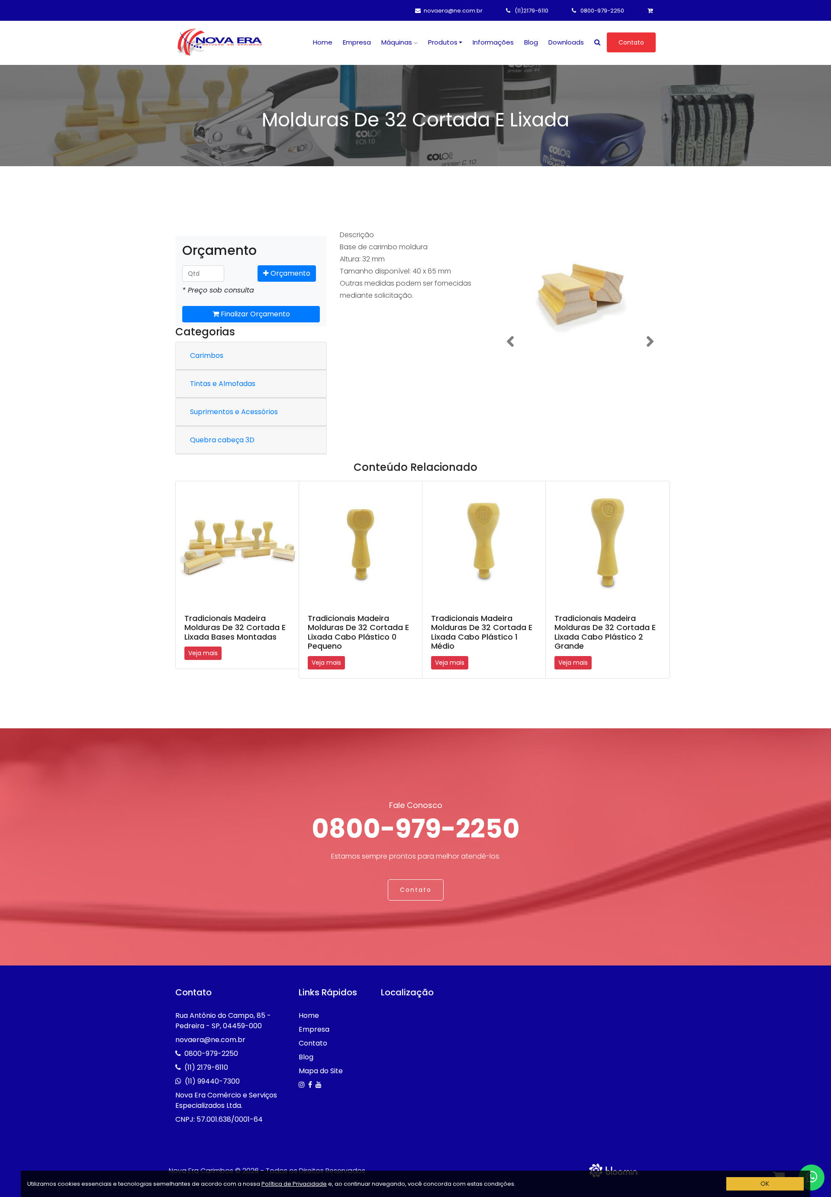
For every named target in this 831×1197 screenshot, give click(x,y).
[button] (510, 341)
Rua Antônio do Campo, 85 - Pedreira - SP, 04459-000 (223, 1020)
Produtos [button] (442, 42)
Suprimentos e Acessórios (234, 412)
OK (764, 1183)
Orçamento (289, 273)
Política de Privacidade (294, 1184)
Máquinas (397, 42)
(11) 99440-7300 (212, 1081)
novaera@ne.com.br (453, 10)
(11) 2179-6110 (206, 1067)
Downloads (566, 42)
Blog (531, 42)
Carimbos (206, 355)
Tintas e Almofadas (222, 384)
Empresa (357, 42)
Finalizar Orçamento (254, 314)
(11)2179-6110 (530, 10)
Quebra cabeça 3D (222, 440)
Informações (493, 42)
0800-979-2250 (601, 10)
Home (322, 42)
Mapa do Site (321, 1071)
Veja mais (203, 653)
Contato (631, 42)
